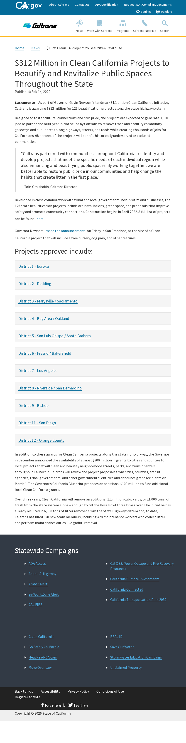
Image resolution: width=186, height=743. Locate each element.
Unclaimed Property (126, 667)
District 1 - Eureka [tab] (33, 266)
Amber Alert (38, 584)
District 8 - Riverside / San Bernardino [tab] (50, 388)
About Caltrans (59, 4)
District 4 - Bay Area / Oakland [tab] (43, 318)
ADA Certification (106, 4)
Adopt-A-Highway (42, 573)
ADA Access (37, 563)
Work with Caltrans (99, 31)
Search (164, 31)
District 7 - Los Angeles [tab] (37, 370)
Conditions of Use (110, 691)
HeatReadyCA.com (43, 657)
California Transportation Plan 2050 (138, 599)
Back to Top (24, 691)
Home (19, 48)
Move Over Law (40, 667)
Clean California (41, 636)
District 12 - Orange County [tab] (41, 440)
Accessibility (50, 691)
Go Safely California (44, 646)
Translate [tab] (166, 12)
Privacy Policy (78, 691)
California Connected (126, 589)
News (79, 31)
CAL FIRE (35, 604)
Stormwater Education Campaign (136, 657)
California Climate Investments (134, 579)
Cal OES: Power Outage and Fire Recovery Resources (142, 566)
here (40, 218)
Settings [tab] (145, 12)
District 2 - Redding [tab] (34, 283)
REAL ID (116, 636)
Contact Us (82, 4)
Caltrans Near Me (144, 31)
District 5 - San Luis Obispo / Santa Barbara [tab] (54, 335)
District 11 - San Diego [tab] (37, 422)
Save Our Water (122, 646)
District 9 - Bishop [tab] (33, 405)
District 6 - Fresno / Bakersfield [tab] (44, 353)
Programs (122, 31)
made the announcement (65, 230)
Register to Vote (27, 697)
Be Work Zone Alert (44, 594)
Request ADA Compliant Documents (148, 4)
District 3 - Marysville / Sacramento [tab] (48, 301)
